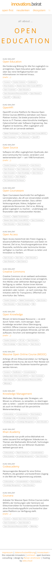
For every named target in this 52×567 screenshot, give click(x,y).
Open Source (10, 146)
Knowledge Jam (9, 421)
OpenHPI (7, 97)
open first (7, 10)
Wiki (33, 304)
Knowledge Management (17, 392)
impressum (7, 552)
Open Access (10, 233)
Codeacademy (8, 414)
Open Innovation (9, 173)
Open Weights (20, 176)
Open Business (9, 169)
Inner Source (35, 165)
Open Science (37, 173)
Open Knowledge (23, 173)
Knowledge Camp (9, 418)
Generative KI (23, 165)
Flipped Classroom (22, 452)
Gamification (32, 82)
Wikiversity (16, 97)
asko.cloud (27, 560)
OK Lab (21, 340)
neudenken (23, 10)
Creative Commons (19, 82)
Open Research (35, 93)
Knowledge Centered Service (28, 418)
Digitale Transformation (11, 133)
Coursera (7, 82)
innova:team (43, 552)
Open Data (19, 257)
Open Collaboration (23, 169)
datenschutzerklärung (25, 552)
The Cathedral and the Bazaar (14, 180)
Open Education (12, 60)
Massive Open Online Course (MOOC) (29, 86)
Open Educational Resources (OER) (15, 93)
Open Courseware (10, 89)
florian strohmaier (32, 558)
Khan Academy (9, 86)
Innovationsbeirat (29, 372)
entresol (31, 555)
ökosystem (39, 10)
